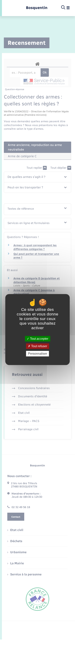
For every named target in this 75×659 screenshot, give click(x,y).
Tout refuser (38, 346)
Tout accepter (38, 338)
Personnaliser (37, 353)
